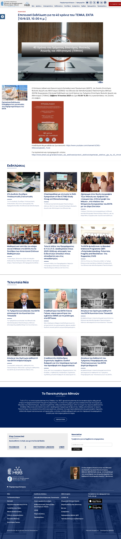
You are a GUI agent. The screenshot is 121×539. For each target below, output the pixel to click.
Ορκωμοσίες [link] (91, 6)
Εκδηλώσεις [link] (59, 6)
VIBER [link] (61, 447)
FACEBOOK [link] (14, 447)
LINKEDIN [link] (49, 447)
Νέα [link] (33, 6)
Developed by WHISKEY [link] (107, 530)
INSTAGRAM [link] (39, 447)
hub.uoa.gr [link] (92, 496)
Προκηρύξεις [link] (102, 6)
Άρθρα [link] (83, 6)
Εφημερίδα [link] (80, 2)
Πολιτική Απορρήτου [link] (92, 530)
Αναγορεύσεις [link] (48, 6)
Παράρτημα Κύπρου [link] (67, 2)
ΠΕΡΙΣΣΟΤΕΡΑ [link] (60, 419)
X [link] (25, 447)
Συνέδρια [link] (67, 6)
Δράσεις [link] (38, 6)
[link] (2, 16)
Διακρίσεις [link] (76, 6)
